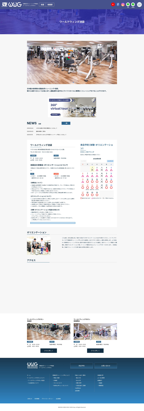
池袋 (42, 4)
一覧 (66, 123)
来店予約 (82, 366)
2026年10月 (110, 161)
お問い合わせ (105, 366)
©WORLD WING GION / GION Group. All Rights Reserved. (72, 407)
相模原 (50, 4)
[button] (70, 82)
